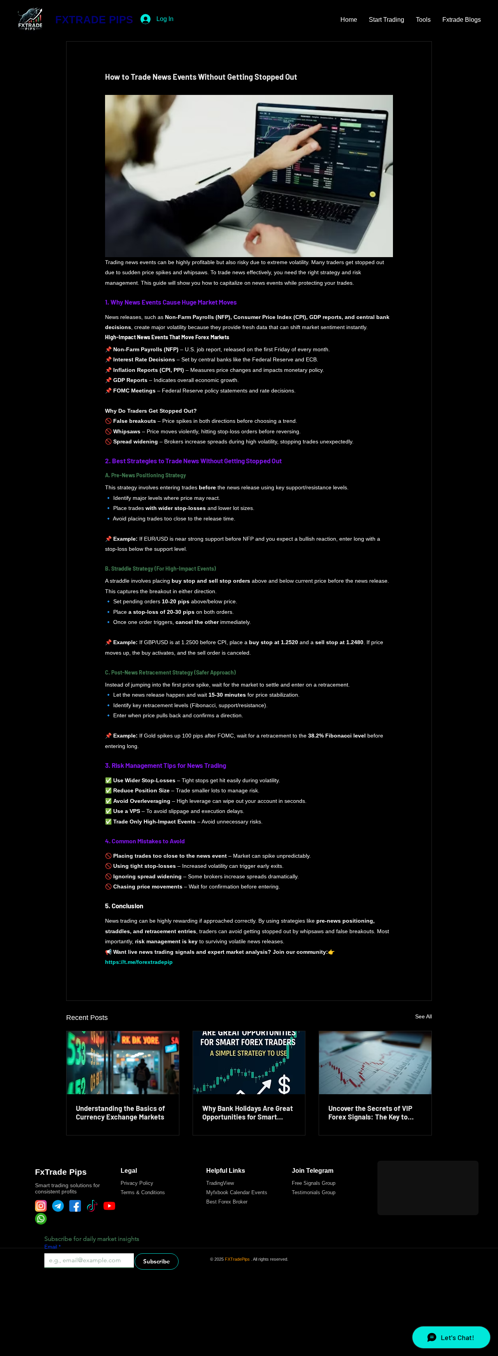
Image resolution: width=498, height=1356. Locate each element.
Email (52, 1247)
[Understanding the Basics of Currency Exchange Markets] (123, 1062)
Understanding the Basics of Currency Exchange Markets (120, 1112)
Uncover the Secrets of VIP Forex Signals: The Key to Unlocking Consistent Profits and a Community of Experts (373, 1112)
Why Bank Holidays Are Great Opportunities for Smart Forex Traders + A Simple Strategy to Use (247, 1112)
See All (423, 1016)
